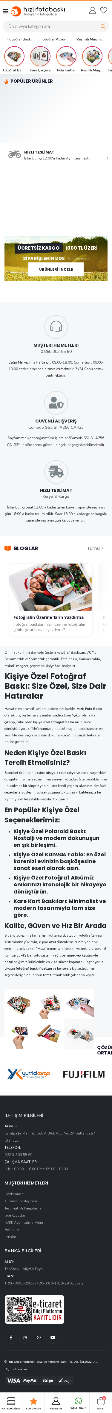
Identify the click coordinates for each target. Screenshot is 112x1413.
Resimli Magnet (89, 39)
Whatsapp (78, 1408)
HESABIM (56, 1408)
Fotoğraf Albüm (54, 39)
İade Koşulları (15, 1215)
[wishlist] (103, 10)
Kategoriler (11, 1408)
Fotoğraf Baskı (19, 39)
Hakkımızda (14, 1194)
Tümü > (95, 548)
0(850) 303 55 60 (18, 1154)
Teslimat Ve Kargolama (23, 1208)
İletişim (10, 1236)
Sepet (100, 1403)
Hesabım (11, 1229)
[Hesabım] (92, 10)
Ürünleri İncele (56, 269)
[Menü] (5, 11)
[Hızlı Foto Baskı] (32, 11)
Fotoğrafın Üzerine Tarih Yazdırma (48, 617)
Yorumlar (33, 1408)
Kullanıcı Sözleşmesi (20, 1201)
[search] (103, 26)
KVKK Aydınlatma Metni (23, 1222)
